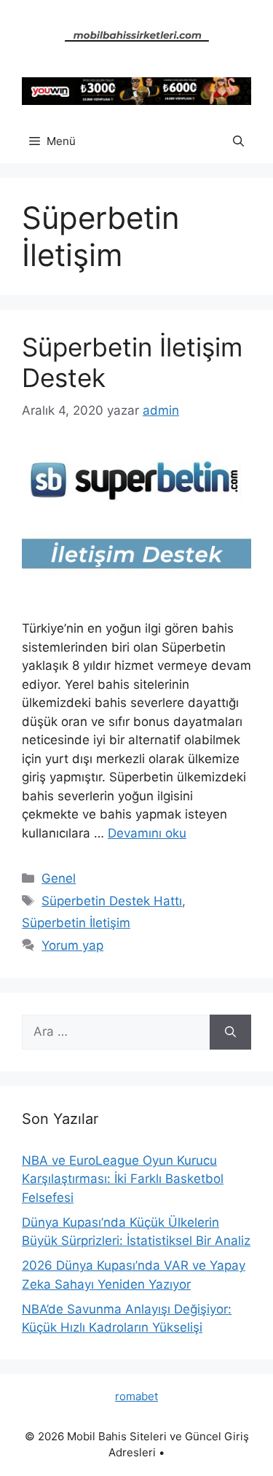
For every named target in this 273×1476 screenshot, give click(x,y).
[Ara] (230, 1032)
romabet (136, 1396)
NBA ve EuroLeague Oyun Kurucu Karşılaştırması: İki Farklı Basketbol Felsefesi (122, 1179)
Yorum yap (72, 945)
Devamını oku (147, 833)
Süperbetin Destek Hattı (111, 901)
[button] (238, 141)
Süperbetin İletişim (76, 922)
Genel (58, 878)
